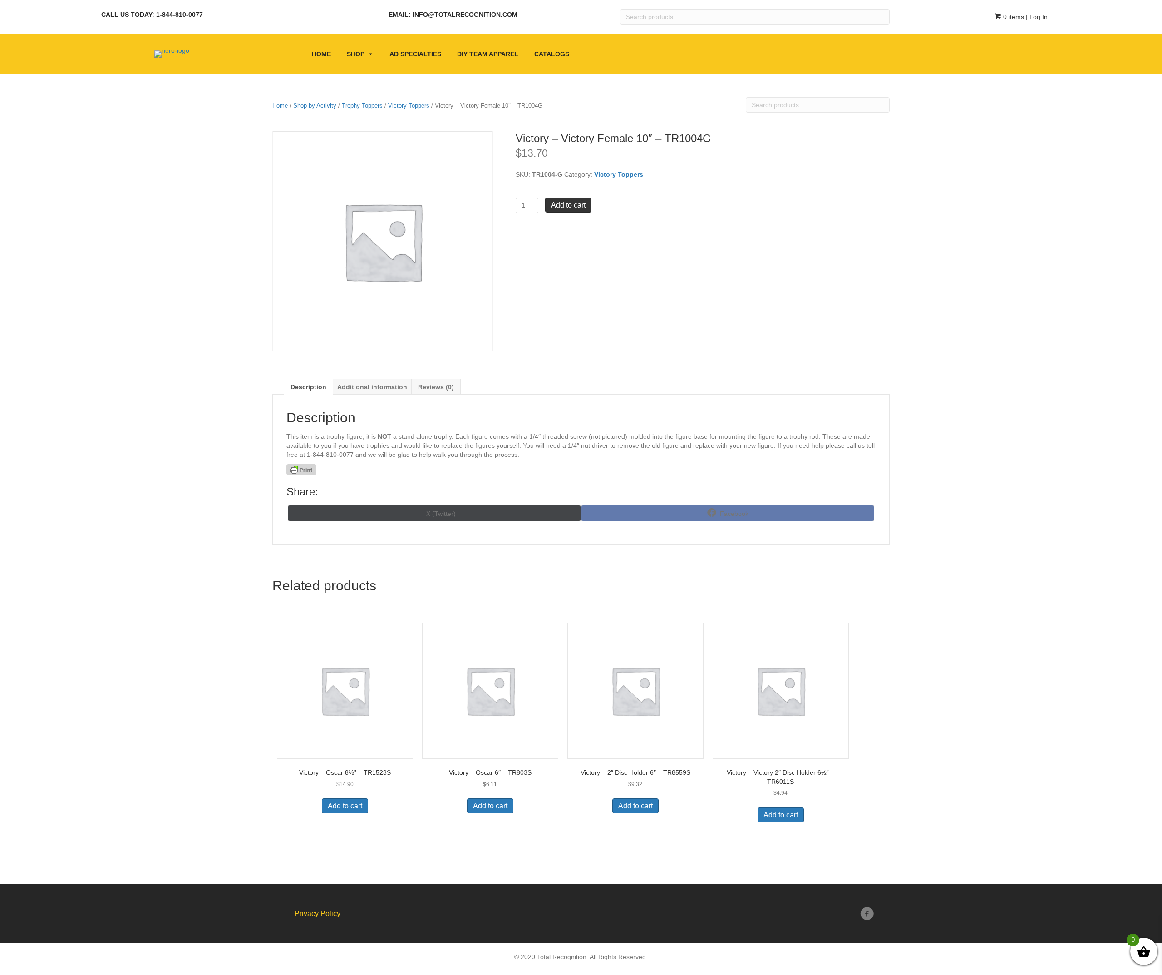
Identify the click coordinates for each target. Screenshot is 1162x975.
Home (321, 54)
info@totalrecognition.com (465, 14)
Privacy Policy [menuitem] (317, 913)
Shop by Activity (314, 105)
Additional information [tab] (372, 387)
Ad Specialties (415, 54)
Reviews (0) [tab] (436, 387)
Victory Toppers (408, 105)
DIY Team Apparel (487, 54)
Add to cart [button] (345, 806)
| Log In (1036, 16)
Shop (355, 54)
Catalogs (551, 54)
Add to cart (568, 205)
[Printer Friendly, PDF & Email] (301, 469)
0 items (1012, 16)
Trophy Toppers (362, 105)
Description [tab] (308, 387)
